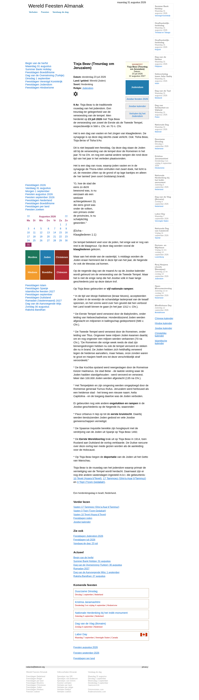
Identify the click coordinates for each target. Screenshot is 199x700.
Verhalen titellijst (64, 689)
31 (28, 244)
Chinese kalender (164, 318)
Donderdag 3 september (98, 683)
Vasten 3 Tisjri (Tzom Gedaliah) (89, 511)
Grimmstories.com (96, 689)
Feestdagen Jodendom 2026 (88, 536)
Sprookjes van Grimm (66, 681)
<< (28, 216)
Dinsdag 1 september (37, 78)
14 (54, 232)
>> (66, 216)
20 (48, 236)
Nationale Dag (162, 128)
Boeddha (47, 272)
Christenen (62, 257)
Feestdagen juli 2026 (84, 539)
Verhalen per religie (65, 687)
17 (28, 236)
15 (60, 232)
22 (60, 236)
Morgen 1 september (37, 191)
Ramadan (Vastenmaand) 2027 (43, 300)
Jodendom (137, 87)
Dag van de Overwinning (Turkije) (44, 75)
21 (54, 236)
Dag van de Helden (161, 61)
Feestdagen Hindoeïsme (39, 87)
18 (34, 236)
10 (28, 232)
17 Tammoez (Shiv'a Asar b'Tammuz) (124, 478)
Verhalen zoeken (64, 692)
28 (54, 240)
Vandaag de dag (61, 12)
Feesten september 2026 (39, 197)
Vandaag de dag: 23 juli (85, 543)
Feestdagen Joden (34, 687)
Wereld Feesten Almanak (36, 672)
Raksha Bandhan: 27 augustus (89, 576)
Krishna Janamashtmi (96, 603)
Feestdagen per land (37, 206)
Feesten (45, 12)
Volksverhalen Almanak (67, 672)
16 (66, 232)
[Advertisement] (87, 36)
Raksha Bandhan (35, 309)
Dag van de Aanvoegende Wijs (43, 303)
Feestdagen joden (82, 518)
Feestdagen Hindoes (35, 689)
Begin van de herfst (36, 63)
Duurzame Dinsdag (89, 593)
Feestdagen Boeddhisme (39, 72)
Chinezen (62, 272)
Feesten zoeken (34, 209)
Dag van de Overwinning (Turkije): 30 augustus (97, 565)
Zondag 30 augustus (37, 306)
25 (34, 240)
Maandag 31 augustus (38, 66)
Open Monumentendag (163, 292)
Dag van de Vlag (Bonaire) (90, 625)
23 (66, 236)
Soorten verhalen (64, 683)
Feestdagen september (38, 294)
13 (48, 232)
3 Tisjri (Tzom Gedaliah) (91, 482)
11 (34, 232)
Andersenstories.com (97, 692)
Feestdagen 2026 (35, 185)
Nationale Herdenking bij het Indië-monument (101, 614)
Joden (47, 257)
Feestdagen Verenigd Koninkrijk (43, 81)
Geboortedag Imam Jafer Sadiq (163, 78)
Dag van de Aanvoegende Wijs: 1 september (96, 572)
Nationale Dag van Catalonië (162, 233)
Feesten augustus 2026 (39, 194)
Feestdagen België (34, 678)
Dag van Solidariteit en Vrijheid (162, 111)
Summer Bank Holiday (38, 69)
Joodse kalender (137, 106)
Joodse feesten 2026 (137, 99)
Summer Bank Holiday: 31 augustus (92, 561)
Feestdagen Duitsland (38, 297)
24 (28, 240)
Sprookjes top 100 (64, 676)
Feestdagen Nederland (38, 200)
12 (41, 232)
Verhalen (33, 12)
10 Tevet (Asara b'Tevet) (87, 478)
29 (60, 240)
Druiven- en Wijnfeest (161, 251)
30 (66, 240)
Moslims (32, 257)
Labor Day (96, 636)
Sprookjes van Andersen (67, 678)
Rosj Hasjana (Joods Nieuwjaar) (161, 271)
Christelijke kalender (161, 334)
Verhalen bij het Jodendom (137, 114)
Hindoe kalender (163, 323)
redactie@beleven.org (35, 667)
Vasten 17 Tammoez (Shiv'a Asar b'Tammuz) (96, 507)
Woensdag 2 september (98, 681)
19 (41, 236)
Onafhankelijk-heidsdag (162, 27)
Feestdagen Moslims (35, 683)
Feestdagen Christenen (36, 685)
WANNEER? (137, 64)
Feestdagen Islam (35, 285)
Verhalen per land (64, 685)
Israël (101, 493)
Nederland (110, 493)
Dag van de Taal (163, 94)
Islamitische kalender (161, 342)
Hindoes (32, 272)
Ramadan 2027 (81, 568)
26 (41, 240)
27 (48, 240)
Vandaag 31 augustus (38, 188)
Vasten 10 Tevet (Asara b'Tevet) (89, 514)
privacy (145, 667)
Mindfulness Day (163, 308)
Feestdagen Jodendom (38, 84)
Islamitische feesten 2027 (40, 291)
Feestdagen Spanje (36, 288)
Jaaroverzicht (93, 685)
